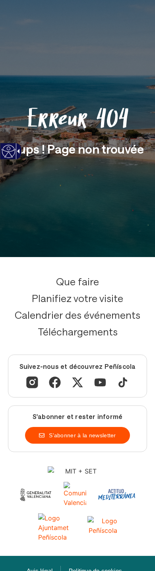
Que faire (77, 281)
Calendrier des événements (77, 315)
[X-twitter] (77, 382)
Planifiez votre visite (77, 298)
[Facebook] (55, 382)
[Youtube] (100, 382)
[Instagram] (32, 382)
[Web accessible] (8, 156)
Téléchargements (78, 331)
